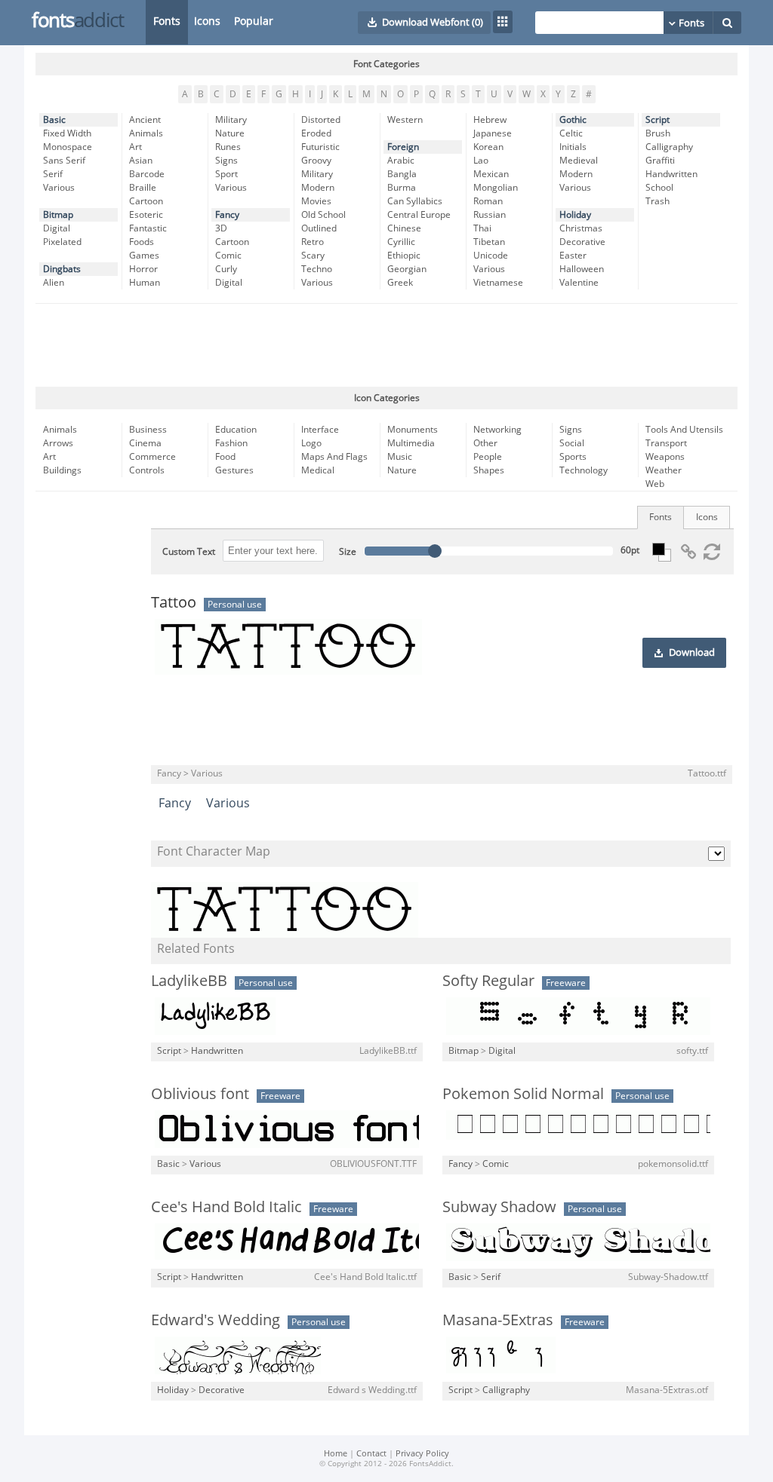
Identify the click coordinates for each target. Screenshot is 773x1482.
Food (225, 457)
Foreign (403, 147)
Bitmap (58, 215)
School (659, 187)
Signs (226, 160)
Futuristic (320, 147)
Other (485, 443)
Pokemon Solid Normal (523, 1094)
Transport (666, 443)
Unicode (490, 255)
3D (221, 228)
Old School (323, 215)
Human (144, 282)
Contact (371, 1454)
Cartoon (146, 201)
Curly (226, 269)
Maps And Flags (334, 457)
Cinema (145, 443)
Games (144, 255)
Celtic (571, 133)
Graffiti (660, 160)
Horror (143, 269)
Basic (54, 120)
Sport (226, 174)
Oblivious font (200, 1094)
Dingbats (62, 269)
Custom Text (188, 552)
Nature (230, 133)
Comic (228, 255)
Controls (147, 470)
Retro (312, 242)
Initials (573, 147)
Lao (480, 160)
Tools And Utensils (684, 429)
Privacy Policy (422, 1454)
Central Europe (419, 215)
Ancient (145, 120)
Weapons (665, 457)
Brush (657, 133)
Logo (311, 443)
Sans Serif (64, 160)
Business (148, 429)
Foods (141, 242)
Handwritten (671, 174)
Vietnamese (498, 282)
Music (399, 457)
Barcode (147, 174)
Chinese (404, 228)
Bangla (402, 174)
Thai (482, 228)
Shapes (488, 470)
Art (135, 147)
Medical (317, 470)
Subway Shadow (499, 1207)
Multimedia (411, 443)
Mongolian (495, 187)
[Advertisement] (386, 345)
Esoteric (146, 215)
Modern (317, 187)
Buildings (62, 470)
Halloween (581, 269)
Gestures (234, 470)
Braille (142, 187)
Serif (53, 174)
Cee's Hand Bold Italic (226, 1207)
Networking (497, 429)
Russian (489, 215)
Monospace (67, 147)
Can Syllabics (414, 201)
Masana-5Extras (497, 1320)
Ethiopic (403, 255)
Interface (320, 429)
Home (335, 1454)
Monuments (412, 429)
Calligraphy (669, 147)
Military (231, 120)
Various (59, 187)
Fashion (231, 443)
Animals (146, 133)
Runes (228, 147)
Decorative (582, 242)
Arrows (58, 443)
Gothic (573, 120)
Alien (53, 282)
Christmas (580, 228)
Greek (400, 282)
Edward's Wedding (215, 1320)
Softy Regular (488, 981)
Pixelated (62, 242)
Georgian (407, 269)
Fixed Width (67, 133)
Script (657, 120)
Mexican (491, 174)
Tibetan (489, 242)
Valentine (579, 282)
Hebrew (490, 120)
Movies (316, 201)
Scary (313, 255)
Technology (583, 470)
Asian (140, 160)
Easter (573, 255)
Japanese (492, 133)
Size (347, 552)
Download (692, 653)
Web (654, 484)
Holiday (575, 215)
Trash (657, 201)
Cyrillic (401, 242)
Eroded (316, 133)
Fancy (227, 215)
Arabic (400, 160)
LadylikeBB (189, 981)
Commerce (152, 457)
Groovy (316, 160)
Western (405, 120)
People (487, 457)
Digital (56, 228)
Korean (488, 147)
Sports (573, 457)
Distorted (320, 120)
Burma (401, 187)
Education (236, 429)
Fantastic (148, 228)
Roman (488, 201)
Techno (316, 269)
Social (571, 443)
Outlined (319, 228)
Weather (663, 470)
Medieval (578, 160)
